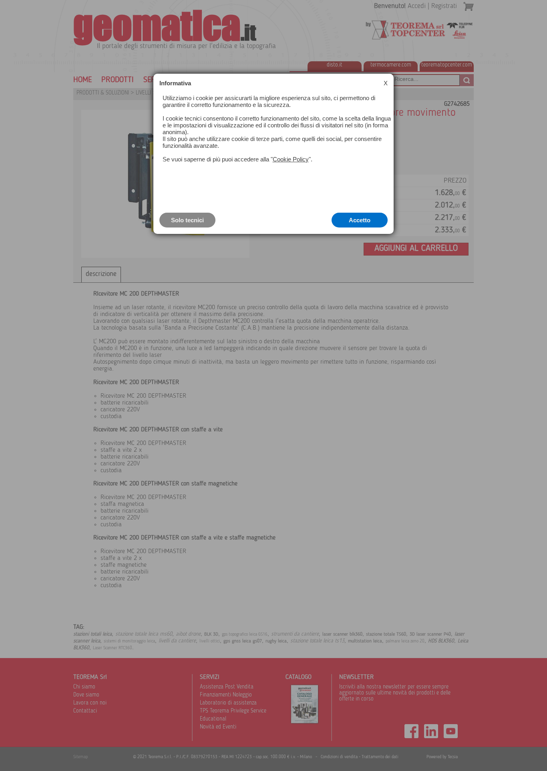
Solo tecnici (187, 220)
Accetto (359, 220)
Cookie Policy (291, 159)
